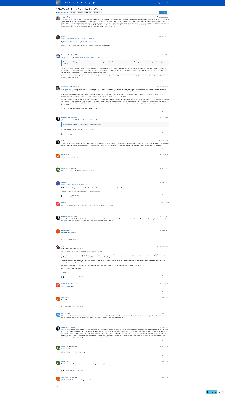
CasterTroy (64, 182)
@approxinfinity (75, 55)
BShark (63, 36)
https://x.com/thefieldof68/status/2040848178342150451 (78, 38)
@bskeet (68, 313)
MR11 (62, 313)
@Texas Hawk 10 (75, 86)
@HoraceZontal (74, 117)
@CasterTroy (73, 216)
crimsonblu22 (65, 154)
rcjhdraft (63, 202)
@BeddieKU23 (74, 377)
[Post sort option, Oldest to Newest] (156, 12)
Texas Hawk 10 (65, 54)
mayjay (63, 17)
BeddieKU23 (64, 346)
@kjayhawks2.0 (74, 168)
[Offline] (58, 18)
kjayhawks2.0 (65, 117)
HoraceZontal (64, 168)
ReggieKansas (65, 283)
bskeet (63, 246)
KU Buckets (66, 3)
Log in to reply (163, 12)
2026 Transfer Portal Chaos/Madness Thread (88, 57)
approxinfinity (65, 86)
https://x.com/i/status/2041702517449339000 (74, 184)
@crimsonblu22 (74, 283)
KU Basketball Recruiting (62, 12)
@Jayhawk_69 (70, 17)
